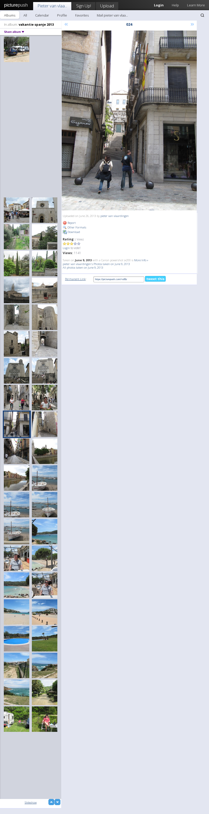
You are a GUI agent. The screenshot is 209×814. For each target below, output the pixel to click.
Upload (107, 6)
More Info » (141, 260)
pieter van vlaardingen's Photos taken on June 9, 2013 (96, 264)
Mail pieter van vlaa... (112, 15)
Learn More (196, 5)
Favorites (82, 15)
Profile (62, 15)
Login (66, 248)
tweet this (155, 279)
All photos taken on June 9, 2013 (83, 267)
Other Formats (76, 227)
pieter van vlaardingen (114, 216)
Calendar (42, 15)
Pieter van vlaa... (52, 6)
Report (71, 223)
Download (73, 232)
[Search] (202, 15)
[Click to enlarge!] (129, 120)
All (25, 15)
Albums (9, 15)
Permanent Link (75, 279)
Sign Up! (83, 6)
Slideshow (31, 802)
